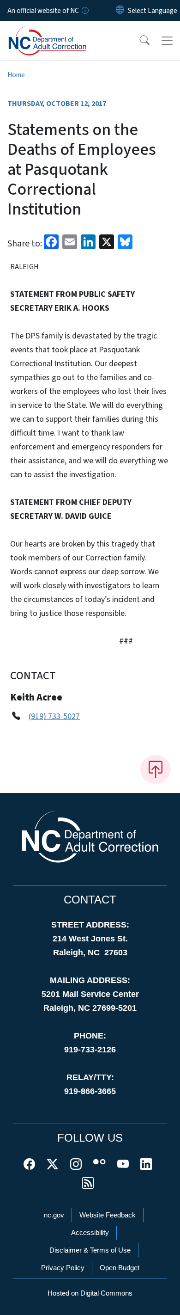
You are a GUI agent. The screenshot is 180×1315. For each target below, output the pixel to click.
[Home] (59, 32)
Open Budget (119, 1268)
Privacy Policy (62, 1268)
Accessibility (90, 1232)
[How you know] (84, 11)
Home (16, 75)
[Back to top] (155, 769)
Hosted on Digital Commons (90, 1293)
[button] (138, 41)
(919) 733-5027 (54, 716)
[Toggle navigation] (167, 41)
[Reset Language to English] (120, 11)
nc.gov (54, 1215)
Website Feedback (107, 1215)
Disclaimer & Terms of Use (90, 1250)
